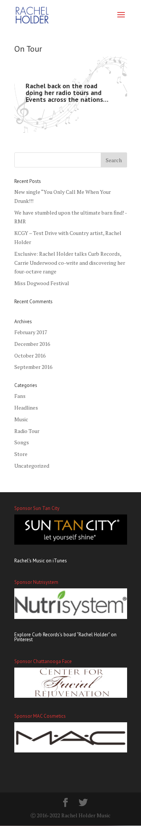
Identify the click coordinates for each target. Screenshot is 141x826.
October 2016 (29, 355)
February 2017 (30, 332)
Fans (20, 395)
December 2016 (32, 343)
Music (21, 419)
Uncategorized (31, 465)
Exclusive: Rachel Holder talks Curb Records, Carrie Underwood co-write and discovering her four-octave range (69, 262)
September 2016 (33, 366)
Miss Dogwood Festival (41, 283)
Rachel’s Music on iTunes (40, 560)
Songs (21, 442)
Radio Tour (26, 430)
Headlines (26, 407)
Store (20, 454)
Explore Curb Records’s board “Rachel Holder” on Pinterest (65, 637)
